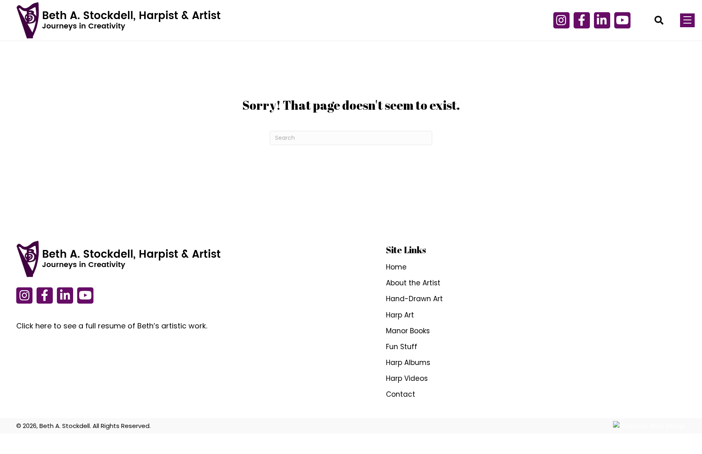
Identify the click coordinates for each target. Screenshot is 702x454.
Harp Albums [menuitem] (408, 362)
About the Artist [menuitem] (413, 283)
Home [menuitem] (396, 267)
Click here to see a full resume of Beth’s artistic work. (111, 326)
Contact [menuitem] (400, 394)
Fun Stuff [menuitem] (401, 347)
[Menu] (687, 20)
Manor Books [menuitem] (408, 331)
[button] (561, 20)
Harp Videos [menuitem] (407, 378)
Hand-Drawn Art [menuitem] (414, 299)
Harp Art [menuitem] (400, 315)
